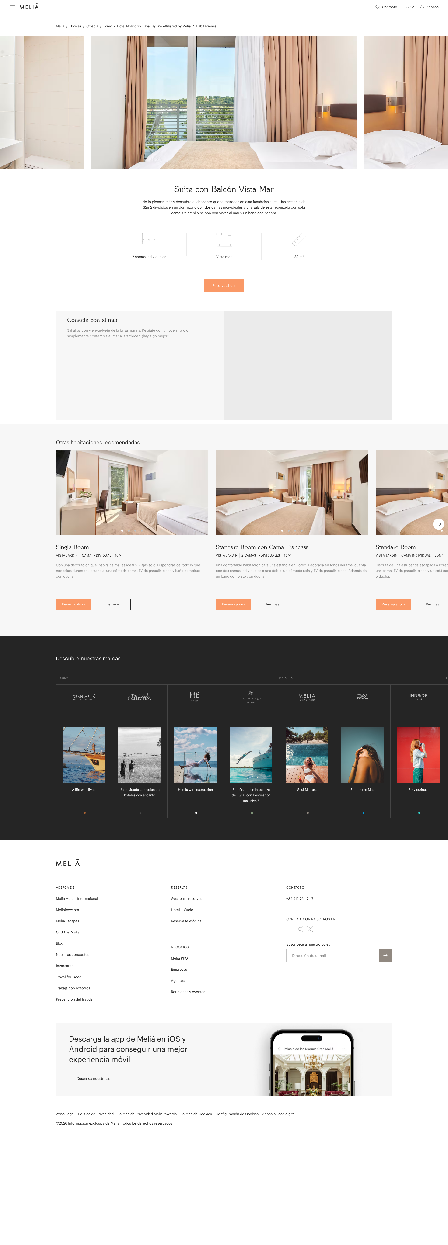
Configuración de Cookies (237, 1114)
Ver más (113, 604)
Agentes (178, 980)
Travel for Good (68, 977)
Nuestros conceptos (72, 954)
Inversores (64, 965)
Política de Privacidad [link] (96, 1114)
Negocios (180, 947)
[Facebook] (289, 929)
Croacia (92, 26)
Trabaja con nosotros (73, 988)
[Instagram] (300, 929)
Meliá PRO (179, 958)
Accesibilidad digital (278, 1114)
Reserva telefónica (186, 921)
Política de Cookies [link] (196, 1114)
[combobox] (409, 7)
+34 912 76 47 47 (299, 898)
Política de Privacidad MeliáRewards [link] (147, 1114)
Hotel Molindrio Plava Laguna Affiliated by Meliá (154, 26)
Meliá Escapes (67, 921)
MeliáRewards (67, 910)
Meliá (60, 26)
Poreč (107, 26)
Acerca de (65, 887)
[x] (310, 929)
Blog (59, 943)
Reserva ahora (224, 285)
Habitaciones (206, 26)
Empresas (179, 969)
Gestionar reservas (186, 898)
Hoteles (75, 26)
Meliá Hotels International (77, 898)
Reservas (179, 887)
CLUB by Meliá (68, 932)
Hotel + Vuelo (182, 910)
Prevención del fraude (74, 999)
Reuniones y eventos (188, 992)
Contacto (295, 887)
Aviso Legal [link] (65, 1114)
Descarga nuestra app (94, 1078)
